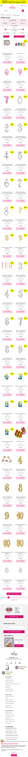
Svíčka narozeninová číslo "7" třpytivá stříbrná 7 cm (20, 193)
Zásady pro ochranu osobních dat (12, 683)
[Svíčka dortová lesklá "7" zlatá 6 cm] (21, 216)
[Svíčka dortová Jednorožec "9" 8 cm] (21, 77)
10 (14, 600)
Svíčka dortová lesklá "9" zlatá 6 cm (20, 248)
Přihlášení (22, 6)
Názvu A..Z (14, 23)
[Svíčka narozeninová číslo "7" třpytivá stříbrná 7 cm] (21, 188)
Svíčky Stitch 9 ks (21, 53)
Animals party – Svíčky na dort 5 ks (7, 470)
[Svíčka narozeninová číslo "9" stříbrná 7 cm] (21, 354)
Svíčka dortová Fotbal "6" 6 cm (20, 414)
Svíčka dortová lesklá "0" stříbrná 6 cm (7, 580)
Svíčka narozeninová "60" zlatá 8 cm (7, 553)
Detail (7, 56)
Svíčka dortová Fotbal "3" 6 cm (20, 386)
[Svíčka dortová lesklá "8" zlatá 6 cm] (7, 243)
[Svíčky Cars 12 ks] (21, 437)
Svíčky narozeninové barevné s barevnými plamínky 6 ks (7, 276)
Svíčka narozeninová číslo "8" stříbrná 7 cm (7, 359)
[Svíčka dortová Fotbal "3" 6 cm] (21, 382)
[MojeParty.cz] (14, 653)
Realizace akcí (8, 705)
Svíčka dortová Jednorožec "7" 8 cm (7, 109)
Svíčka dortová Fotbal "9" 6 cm (7, 442)
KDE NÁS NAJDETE (9, 726)
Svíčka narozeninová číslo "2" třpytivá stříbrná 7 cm (7, 138)
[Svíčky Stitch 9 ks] (21, 49)
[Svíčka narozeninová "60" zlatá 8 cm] (7, 548)
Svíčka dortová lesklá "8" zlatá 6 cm (7, 248)
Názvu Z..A (23, 23)
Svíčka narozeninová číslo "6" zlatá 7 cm (7, 497)
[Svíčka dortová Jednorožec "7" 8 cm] (7, 105)
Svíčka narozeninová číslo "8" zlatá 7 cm (20, 497)
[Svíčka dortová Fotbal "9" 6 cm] (7, 437)
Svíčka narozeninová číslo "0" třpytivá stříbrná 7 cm (20, 110)
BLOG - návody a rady (10, 721)
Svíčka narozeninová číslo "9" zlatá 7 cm (7, 525)
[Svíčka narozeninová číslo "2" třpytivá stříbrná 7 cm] (7, 132)
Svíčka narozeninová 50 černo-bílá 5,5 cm (7, 54)
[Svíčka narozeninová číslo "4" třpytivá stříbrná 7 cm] (7, 160)
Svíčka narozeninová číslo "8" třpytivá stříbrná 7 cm (7, 221)
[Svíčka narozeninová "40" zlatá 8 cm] (21, 520)
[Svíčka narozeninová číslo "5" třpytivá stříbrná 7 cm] (21, 160)
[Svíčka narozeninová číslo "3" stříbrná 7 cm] (21, 271)
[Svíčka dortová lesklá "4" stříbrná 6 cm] (21, 576)
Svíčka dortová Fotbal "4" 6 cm (7, 386)
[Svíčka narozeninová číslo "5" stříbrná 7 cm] (21, 299)
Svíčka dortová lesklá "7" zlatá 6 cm (20, 220)
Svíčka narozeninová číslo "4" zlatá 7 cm (20, 470)
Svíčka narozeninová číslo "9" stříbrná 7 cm (21, 359)
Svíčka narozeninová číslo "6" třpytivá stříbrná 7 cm (7, 193)
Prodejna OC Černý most (11, 739)
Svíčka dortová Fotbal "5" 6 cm (7, 414)
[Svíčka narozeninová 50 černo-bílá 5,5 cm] (7, 49)
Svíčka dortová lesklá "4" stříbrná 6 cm (20, 580)
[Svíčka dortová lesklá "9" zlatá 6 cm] (21, 243)
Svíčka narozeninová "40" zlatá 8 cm (20, 525)
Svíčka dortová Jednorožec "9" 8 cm (20, 82)
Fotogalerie (8, 723)
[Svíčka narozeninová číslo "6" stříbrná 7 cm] (7, 326)
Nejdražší (5, 23)
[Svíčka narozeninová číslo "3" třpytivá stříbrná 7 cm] (21, 132)
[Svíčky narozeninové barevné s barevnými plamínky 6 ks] (7, 271)
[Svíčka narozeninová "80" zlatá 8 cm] (21, 548)
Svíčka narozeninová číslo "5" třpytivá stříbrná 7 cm (20, 165)
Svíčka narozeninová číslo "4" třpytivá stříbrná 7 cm (7, 165)
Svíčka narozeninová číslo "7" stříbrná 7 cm (21, 331)
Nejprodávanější (12, 20)
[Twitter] (11, 663)
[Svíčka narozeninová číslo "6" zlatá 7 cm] (7, 493)
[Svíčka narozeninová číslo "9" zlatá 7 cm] (7, 520)
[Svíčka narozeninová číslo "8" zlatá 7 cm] (21, 493)
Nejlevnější (23, 20)
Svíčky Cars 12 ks (21, 441)
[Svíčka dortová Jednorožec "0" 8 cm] (7, 77)
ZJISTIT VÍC (19, 645)
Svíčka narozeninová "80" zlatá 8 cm (20, 553)
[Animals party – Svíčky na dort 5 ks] (7, 465)
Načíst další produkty (14, 594)
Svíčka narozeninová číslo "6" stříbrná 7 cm (7, 331)
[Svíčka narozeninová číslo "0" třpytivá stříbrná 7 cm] (21, 105)
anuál (12, 719)
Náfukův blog (14, 616)
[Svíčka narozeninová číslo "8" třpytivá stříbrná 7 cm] (7, 216)
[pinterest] (15, 663)
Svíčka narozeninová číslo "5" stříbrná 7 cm (21, 303)
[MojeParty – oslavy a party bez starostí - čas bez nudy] (12, 7)
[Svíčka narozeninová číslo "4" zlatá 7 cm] (21, 465)
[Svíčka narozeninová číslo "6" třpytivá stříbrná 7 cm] (7, 188)
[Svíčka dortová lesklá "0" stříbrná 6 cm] (7, 576)
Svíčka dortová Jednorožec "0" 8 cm (7, 82)
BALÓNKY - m (8, 719)
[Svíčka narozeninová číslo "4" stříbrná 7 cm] (7, 299)
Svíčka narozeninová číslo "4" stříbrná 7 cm (7, 303)
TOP (4, 20)
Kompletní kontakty (10, 696)
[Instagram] (19, 663)
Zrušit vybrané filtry (19, 36)
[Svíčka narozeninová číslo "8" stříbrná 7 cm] (7, 354)
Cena (14, 27)
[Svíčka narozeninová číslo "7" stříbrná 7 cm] (21, 326)
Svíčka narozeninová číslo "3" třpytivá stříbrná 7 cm (20, 138)
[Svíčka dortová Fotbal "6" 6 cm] (21, 410)
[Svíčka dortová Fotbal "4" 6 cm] (7, 382)
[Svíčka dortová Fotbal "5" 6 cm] (7, 410)
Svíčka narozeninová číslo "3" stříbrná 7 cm (21, 276)
